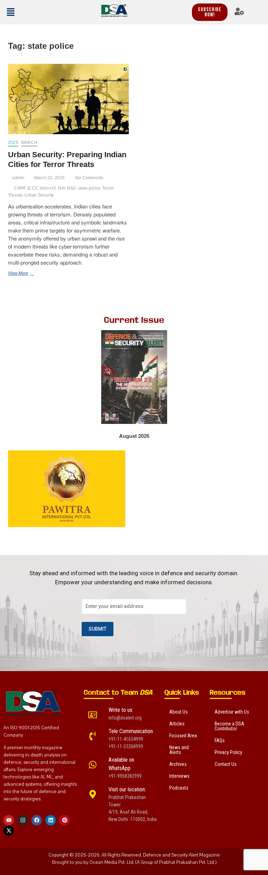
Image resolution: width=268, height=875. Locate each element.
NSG (71, 188)
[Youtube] (8, 820)
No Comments (88, 177)
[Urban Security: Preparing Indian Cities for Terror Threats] (68, 99)
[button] (20, 12)
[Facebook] (36, 820)
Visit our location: (127, 789)
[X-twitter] (8, 830)
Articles (177, 723)
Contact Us (226, 764)
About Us (178, 712)
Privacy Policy (228, 752)
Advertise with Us (232, 712)
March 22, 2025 (49, 177)
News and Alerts (179, 750)
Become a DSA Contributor (229, 726)
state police (89, 188)
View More (27, 273)
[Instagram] (22, 820)
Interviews (179, 776)
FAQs (220, 740)
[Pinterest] (64, 820)
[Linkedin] (50, 820)
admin (17, 177)
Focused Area (183, 735)
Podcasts (178, 788)
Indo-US (48, 188)
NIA (61, 188)
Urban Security (39, 195)
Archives (178, 764)
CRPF (20, 188)
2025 (13, 142)
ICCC (33, 188)
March (29, 142)
